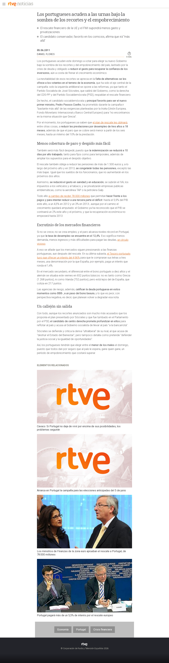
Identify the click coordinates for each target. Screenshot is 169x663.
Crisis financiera (102, 629)
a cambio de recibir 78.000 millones (69, 196)
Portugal (81, 629)
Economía (62, 629)
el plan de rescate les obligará (110, 122)
